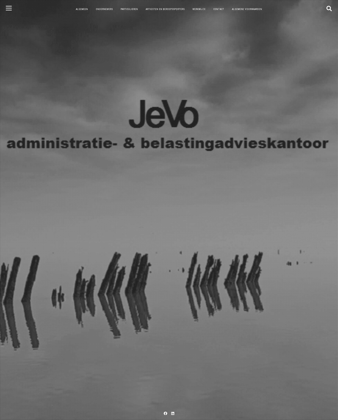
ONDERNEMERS (104, 9)
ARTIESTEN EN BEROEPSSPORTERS (165, 9)
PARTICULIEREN (129, 9)
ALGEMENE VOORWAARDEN (247, 9)
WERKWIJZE (199, 9)
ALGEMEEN (82, 9)
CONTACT (218, 9)
